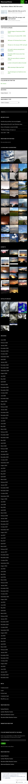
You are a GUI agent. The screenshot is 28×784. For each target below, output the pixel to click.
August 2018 (4, 499)
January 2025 (4, 362)
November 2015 (5, 591)
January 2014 (4, 652)
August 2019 (4, 465)
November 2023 (5, 390)
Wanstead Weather (7, 723)
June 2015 (3, 605)
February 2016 (4, 582)
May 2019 (3, 473)
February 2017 (4, 549)
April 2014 (3, 644)
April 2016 (3, 577)
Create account (4, 687)
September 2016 (5, 563)
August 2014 (4, 633)
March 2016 (4, 580)
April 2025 (3, 359)
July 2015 (3, 602)
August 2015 (4, 599)
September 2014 (5, 630)
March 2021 (4, 429)
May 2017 (3, 540)
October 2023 (4, 393)
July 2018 (3, 501)
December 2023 (5, 387)
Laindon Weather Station (7, 711)
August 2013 (4, 663)
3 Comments (17, 20)
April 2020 (3, 443)
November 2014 (5, 624)
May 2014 (3, 641)
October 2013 (4, 660)
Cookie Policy (7, 777)
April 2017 (3, 543)
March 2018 (4, 513)
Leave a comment (18, 12)
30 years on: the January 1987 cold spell (17, 45)
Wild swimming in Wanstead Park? (16, 67)
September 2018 (5, 496)
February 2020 (4, 448)
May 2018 (3, 507)
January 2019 (4, 485)
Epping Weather (5, 709)
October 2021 (4, 418)
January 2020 (4, 451)
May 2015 (3, 607)
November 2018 (5, 490)
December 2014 (5, 621)
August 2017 (4, 532)
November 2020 (5, 437)
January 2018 (4, 518)
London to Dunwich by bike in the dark (17, 62)
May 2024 (3, 379)
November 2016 (5, 557)
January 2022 (4, 409)
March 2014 (4, 646)
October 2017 (4, 526)
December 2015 (5, 588)
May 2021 (3, 426)
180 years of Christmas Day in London (17, 40)
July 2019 (3, 468)
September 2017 (5, 529)
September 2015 (5, 596)
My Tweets (3, 83)
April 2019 (3, 476)
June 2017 (3, 538)
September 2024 (5, 370)
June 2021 (3, 423)
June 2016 (3, 571)
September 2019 (5, 462)
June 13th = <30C (5, 132)
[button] (7, 157)
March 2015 (4, 613)
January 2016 (4, 585)
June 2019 (3, 471)
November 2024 (5, 367)
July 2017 (3, 535)
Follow (3, 743)
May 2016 (3, 574)
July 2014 (3, 635)
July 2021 (3, 420)
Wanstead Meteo (6, 2)
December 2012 (5, 674)
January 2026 (4, 345)
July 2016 (3, 568)
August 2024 (4, 373)
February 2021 (4, 432)
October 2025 (4, 353)
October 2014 (4, 627)
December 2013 (5, 655)
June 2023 (3, 395)
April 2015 (3, 610)
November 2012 (5, 677)
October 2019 (4, 460)
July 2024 (3, 376)
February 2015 (4, 616)
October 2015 (4, 593)
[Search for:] (14, 111)
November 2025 (5, 351)
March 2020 (4, 446)
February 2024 (4, 384)
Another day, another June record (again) (11, 121)
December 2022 (5, 398)
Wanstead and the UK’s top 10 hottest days (11, 124)
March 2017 (4, 546)
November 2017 (5, 524)
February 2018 (4, 515)
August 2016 (4, 566)
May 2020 (3, 440)
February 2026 (4, 342)
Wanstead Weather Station (7, 714)
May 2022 (3, 404)
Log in (2, 690)
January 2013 (4, 672)
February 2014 (4, 649)
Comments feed (5, 696)
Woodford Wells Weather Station (9, 717)
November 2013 (5, 658)
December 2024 (5, 365)
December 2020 (5, 434)
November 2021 (5, 415)
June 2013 (3, 669)
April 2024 (3, 381)
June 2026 (3, 340)
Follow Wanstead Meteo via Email (11, 732)
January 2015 (4, 619)
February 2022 (4, 407)
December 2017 (5, 521)
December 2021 (5, 412)
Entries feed (4, 693)
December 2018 (5, 487)
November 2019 (5, 457)
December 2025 (5, 348)
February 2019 (4, 482)
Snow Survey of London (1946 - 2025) (17, 36)
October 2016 (4, 560)
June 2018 (3, 504)
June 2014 (3, 638)
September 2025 (5, 356)
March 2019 (4, 479)
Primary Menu (26, 2)
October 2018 (4, 493)
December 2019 (5, 454)
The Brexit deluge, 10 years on (8, 129)
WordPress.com (5, 699)
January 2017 (4, 552)
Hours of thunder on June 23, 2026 (9, 127)
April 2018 (3, 510)
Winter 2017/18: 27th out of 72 (17, 11)
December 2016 (5, 554)
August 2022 (4, 401)
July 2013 (3, 666)
